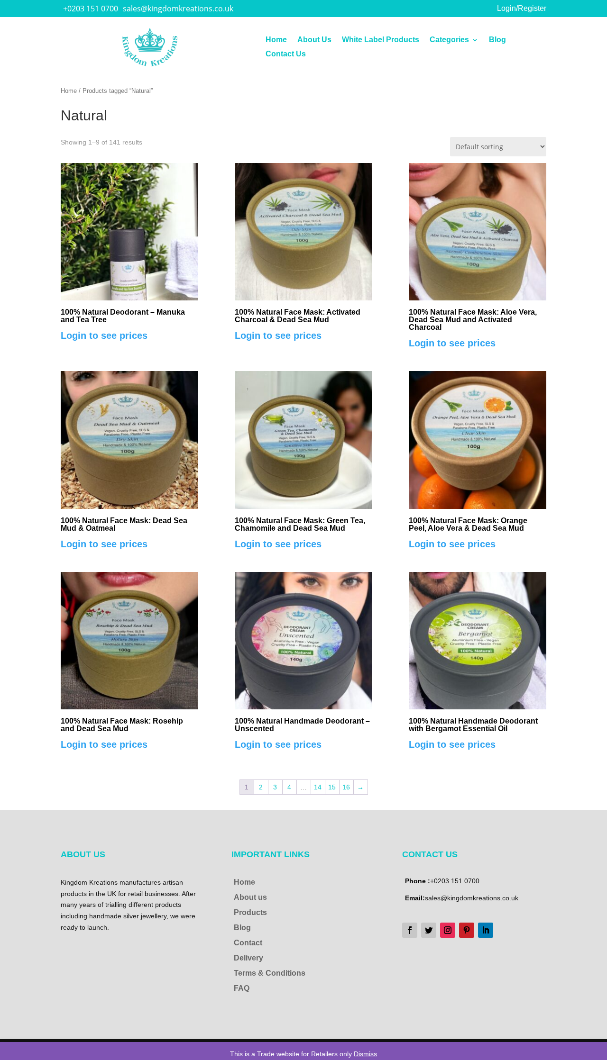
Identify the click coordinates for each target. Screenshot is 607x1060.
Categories (449, 40)
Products (250, 912)
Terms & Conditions (269, 973)
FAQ (241, 988)
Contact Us (286, 54)
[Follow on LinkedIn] (485, 930)
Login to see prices (104, 335)
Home (276, 40)
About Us (314, 40)
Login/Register (521, 8)
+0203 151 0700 (90, 8)
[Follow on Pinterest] (466, 930)
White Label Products (380, 40)
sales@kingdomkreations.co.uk (178, 8)
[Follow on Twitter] (428, 930)
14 (318, 787)
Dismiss (365, 1054)
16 (346, 787)
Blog (497, 40)
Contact (248, 943)
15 (332, 787)
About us (250, 897)
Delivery (248, 958)
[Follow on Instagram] (447, 930)
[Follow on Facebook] (409, 930)
